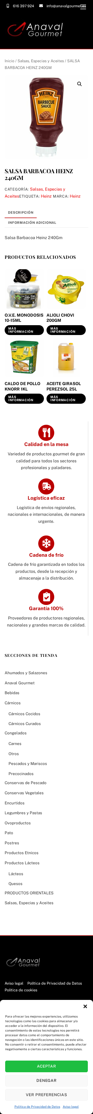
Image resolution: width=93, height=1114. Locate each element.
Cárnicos (13, 703)
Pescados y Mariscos (28, 763)
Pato (9, 833)
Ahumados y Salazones (26, 673)
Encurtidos (15, 803)
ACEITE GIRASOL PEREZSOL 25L (64, 386)
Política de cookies (21, 990)
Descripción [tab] (21, 212)
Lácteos (16, 874)
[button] (85, 1006)
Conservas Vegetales (24, 793)
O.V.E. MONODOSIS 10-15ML (24, 318)
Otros (14, 753)
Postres (12, 843)
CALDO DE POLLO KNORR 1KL (22, 386)
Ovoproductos (18, 823)
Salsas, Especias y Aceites (41, 61)
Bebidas (12, 693)
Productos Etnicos (21, 853)
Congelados (16, 733)
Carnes (15, 743)
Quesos (15, 883)
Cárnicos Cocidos (24, 714)
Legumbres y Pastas (23, 813)
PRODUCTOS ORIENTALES (29, 893)
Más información (20, 330)
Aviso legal (71, 1107)
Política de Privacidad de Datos (37, 1107)
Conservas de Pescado (26, 783)
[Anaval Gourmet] (37, 42)
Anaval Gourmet (20, 683)
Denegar (46, 1080)
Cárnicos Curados (25, 723)
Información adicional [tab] (32, 223)
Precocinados (21, 773)
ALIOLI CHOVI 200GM (60, 318)
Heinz (46, 196)
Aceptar (46, 1066)
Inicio (9, 61)
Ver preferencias (46, 1094)
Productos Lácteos (22, 863)
